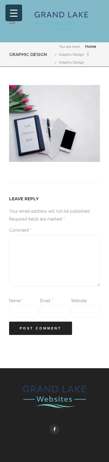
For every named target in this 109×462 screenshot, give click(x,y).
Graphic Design (71, 54)
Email (46, 300)
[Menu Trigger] (13, 13)
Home (90, 46)
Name (16, 300)
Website (79, 300)
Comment (20, 230)
